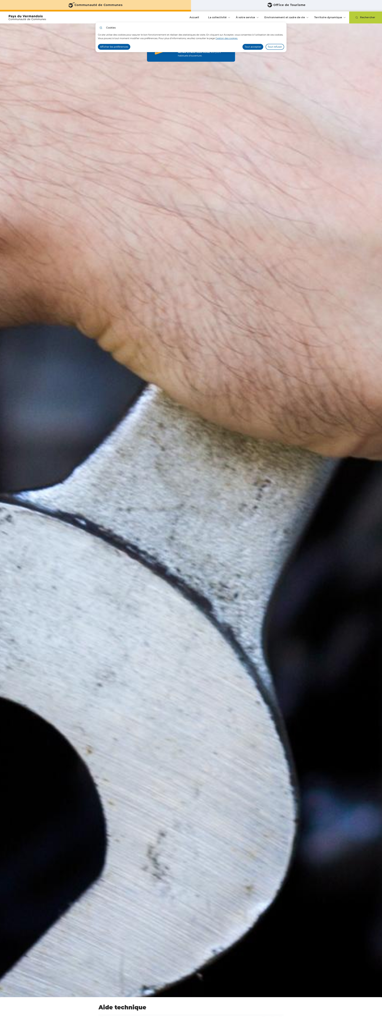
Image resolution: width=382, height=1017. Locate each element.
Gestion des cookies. (226, 38)
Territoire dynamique (328, 17)
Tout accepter (253, 46)
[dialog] (191, 37)
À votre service (245, 17)
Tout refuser (275, 46)
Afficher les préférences (114, 46)
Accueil (194, 17)
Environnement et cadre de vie (284, 17)
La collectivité (217, 17)
